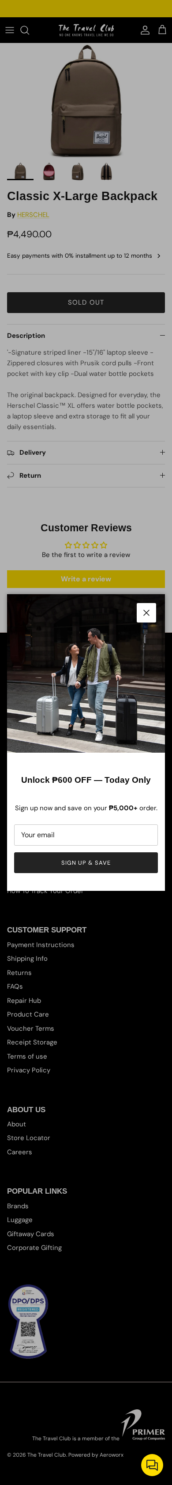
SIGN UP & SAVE (86, 862)
